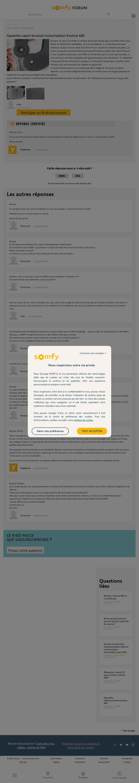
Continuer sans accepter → (93, 353)
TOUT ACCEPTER (92, 431)
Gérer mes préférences (50, 431)
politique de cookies (83, 420)
